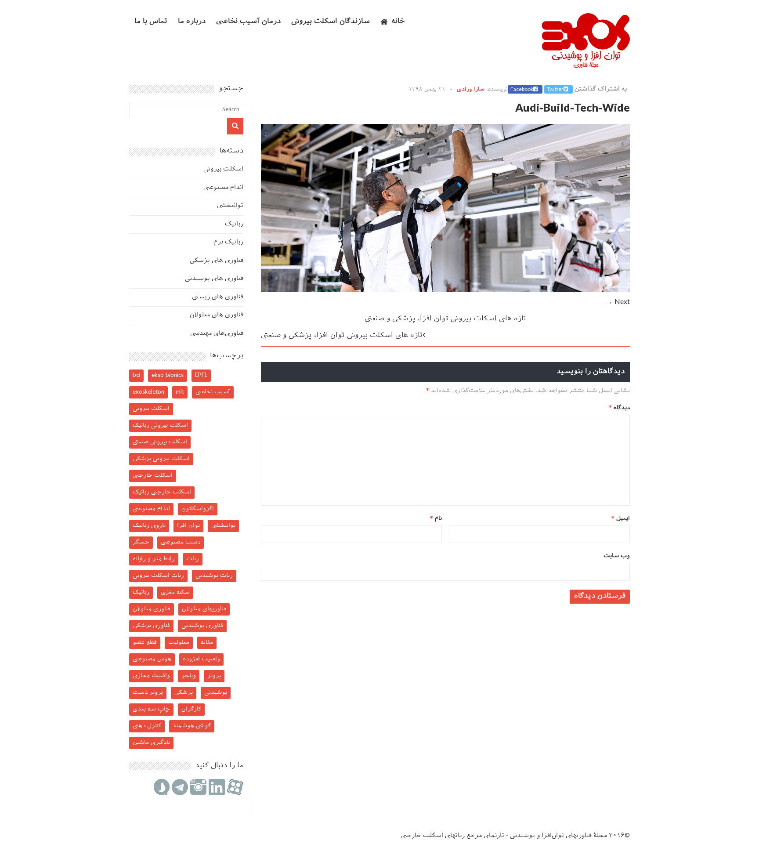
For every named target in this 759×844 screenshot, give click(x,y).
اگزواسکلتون (197, 509)
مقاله (207, 642)
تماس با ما (150, 21)
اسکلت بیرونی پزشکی (161, 459)
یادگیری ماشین (151, 742)
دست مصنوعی (180, 542)
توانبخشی (230, 206)
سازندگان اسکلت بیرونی (330, 21)
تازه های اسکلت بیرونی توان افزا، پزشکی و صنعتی (445, 319)
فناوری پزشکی (151, 626)
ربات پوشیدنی (214, 576)
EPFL (201, 375)
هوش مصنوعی (152, 659)
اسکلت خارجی (153, 475)
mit (180, 392)
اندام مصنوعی (223, 188)
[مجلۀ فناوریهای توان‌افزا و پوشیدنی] (586, 65)
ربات (192, 559)
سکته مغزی (175, 592)
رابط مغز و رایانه (154, 559)
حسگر (141, 542)
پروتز (214, 676)
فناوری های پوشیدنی (214, 279)
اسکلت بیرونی (223, 169)
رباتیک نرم (228, 242)
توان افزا (188, 525)
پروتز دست (148, 692)
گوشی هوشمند (192, 726)
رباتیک (234, 224)
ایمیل (620, 518)
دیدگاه (619, 408)
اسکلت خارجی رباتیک (162, 492)
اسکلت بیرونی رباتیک (160, 425)
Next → (617, 302)
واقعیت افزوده (201, 659)
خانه (398, 21)
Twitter (555, 89)
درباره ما (192, 21)
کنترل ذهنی (147, 726)
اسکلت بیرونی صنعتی (160, 442)
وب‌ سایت (617, 556)
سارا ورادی (470, 89)
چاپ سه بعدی (151, 709)
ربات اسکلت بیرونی (158, 576)
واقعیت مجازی (151, 676)
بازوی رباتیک (149, 525)
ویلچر (188, 676)
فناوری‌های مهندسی (216, 334)
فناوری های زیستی (217, 297)
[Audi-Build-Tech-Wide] (445, 290)
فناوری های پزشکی (216, 261)
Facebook (521, 89)
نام (436, 518)
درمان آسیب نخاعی (248, 21)
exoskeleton (148, 392)
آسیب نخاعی (212, 392)
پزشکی (183, 692)
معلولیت (178, 642)
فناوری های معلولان (216, 315)
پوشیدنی (215, 692)
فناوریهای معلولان (204, 609)
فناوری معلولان (151, 609)
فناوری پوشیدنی (202, 626)
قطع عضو (145, 642)
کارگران (191, 709)
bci (136, 375)
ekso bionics (168, 375)
